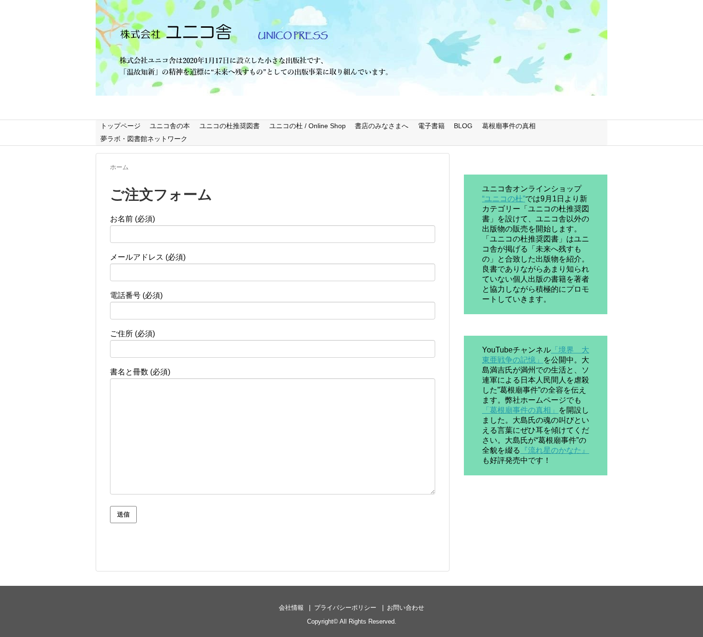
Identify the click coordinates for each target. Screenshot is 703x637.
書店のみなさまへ (381, 126)
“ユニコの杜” (503, 199)
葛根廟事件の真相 (509, 126)
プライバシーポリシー (345, 607)
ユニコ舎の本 (170, 126)
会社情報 (291, 607)
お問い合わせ (405, 607)
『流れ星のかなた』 (554, 450)
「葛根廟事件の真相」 (520, 410)
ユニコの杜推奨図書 (229, 126)
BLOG (463, 126)
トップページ (120, 126)
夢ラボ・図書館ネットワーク (143, 139)
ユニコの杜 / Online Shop (307, 126)
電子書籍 (431, 126)
